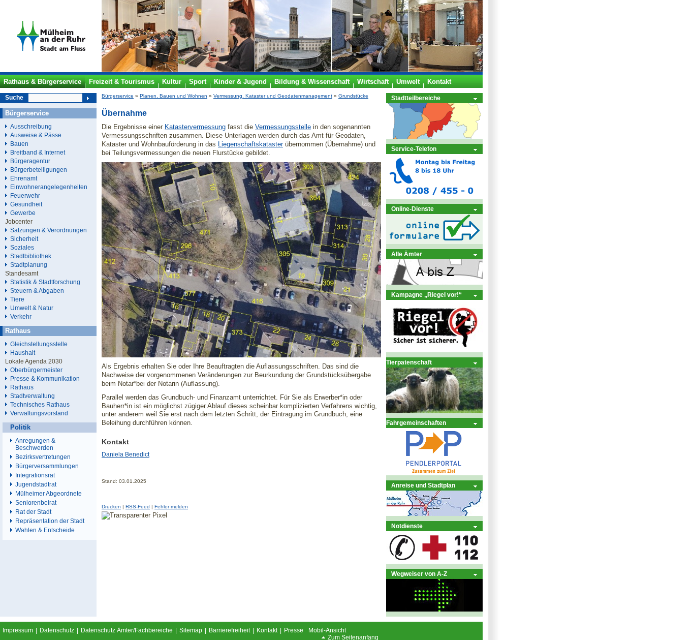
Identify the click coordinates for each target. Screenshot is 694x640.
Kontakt (267, 630)
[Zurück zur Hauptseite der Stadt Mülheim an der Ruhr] (51, 69)
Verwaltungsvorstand (39, 413)
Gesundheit (26, 204)
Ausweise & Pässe (35, 135)
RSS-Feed (137, 506)
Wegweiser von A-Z (419, 573)
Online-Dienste (412, 208)
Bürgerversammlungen (47, 466)
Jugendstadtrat (35, 484)
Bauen (19, 143)
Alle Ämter (406, 254)
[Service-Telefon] (434, 196)
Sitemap (190, 630)
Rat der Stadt (33, 511)
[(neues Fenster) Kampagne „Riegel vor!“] (434, 350)
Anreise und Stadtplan (423, 485)
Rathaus (22, 387)
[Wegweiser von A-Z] (434, 609)
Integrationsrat (35, 475)
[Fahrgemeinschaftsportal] (434, 473)
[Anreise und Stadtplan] (434, 513)
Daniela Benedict (125, 454)
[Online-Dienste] (434, 242)
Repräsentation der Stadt (49, 521)
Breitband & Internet (37, 152)
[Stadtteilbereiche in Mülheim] (434, 136)
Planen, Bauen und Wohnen (173, 96)
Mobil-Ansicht (327, 630)
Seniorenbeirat (35, 502)
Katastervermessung (195, 127)
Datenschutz (57, 630)
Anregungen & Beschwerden (35, 444)
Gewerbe (23, 212)
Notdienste (407, 526)
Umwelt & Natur (31, 307)
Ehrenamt (23, 178)
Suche (14, 97)
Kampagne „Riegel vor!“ (426, 294)
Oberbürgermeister (36, 370)
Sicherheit (24, 238)
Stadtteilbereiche (415, 98)
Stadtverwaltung (32, 395)
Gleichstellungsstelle (39, 344)
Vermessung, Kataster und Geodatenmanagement (272, 96)
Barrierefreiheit (229, 630)
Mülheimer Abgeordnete (48, 493)
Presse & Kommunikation (45, 378)
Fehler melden (171, 506)
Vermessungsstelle (283, 127)
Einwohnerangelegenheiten (48, 187)
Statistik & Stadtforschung (45, 282)
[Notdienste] (434, 561)
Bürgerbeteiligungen (38, 169)
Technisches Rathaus (40, 404)
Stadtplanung (28, 264)
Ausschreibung (31, 126)
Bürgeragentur (30, 161)
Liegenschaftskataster (250, 144)
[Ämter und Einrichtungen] (434, 282)
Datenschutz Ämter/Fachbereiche (127, 630)
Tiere (17, 299)
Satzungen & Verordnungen (48, 230)
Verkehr (20, 316)
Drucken (111, 506)
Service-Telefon (413, 148)
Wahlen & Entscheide (45, 530)
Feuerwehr (25, 195)
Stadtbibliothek (30, 256)
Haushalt (22, 352)
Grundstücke (353, 96)
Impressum (18, 630)
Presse (293, 630)
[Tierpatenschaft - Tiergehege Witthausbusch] (434, 410)
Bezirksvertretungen (43, 457)
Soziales (22, 247)
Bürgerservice (118, 96)
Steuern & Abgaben (37, 290)
